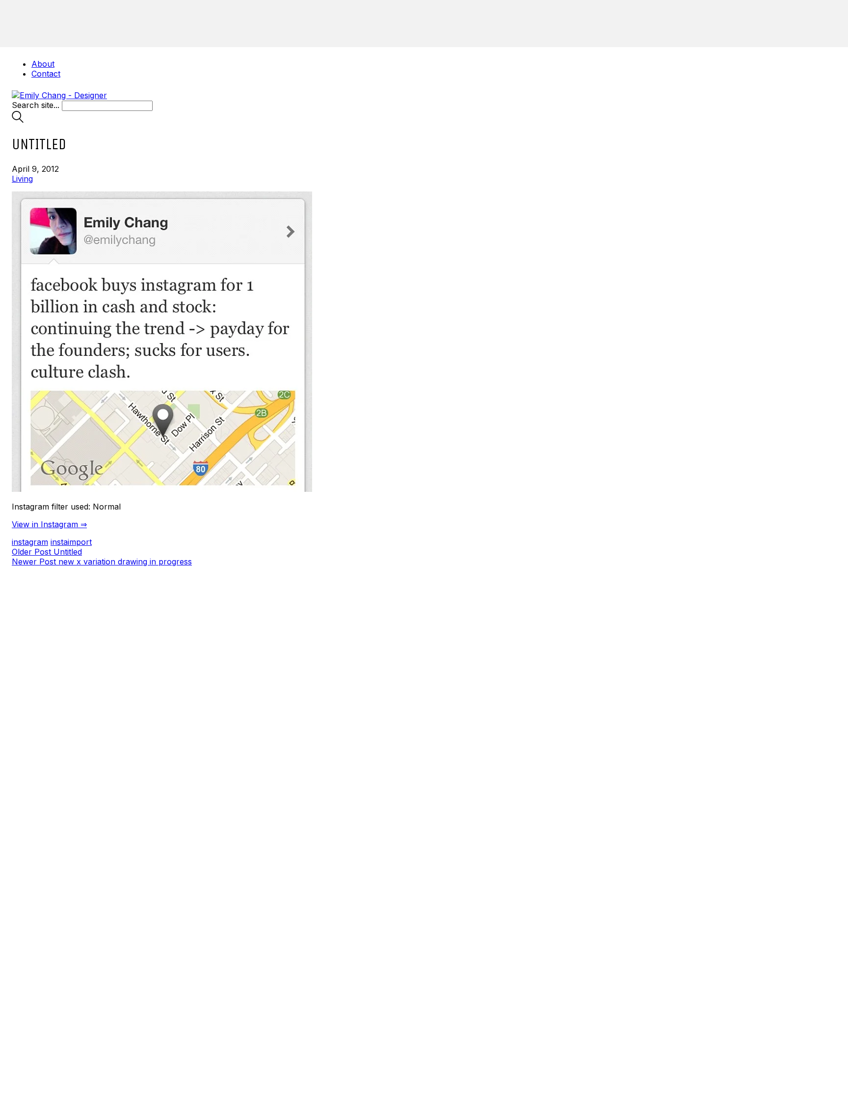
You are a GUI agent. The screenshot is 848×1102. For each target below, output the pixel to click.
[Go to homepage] (59, 95)
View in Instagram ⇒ (49, 524)
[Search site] (18, 120)
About (42, 64)
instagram (30, 542)
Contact (45, 74)
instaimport (71, 542)
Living (22, 179)
